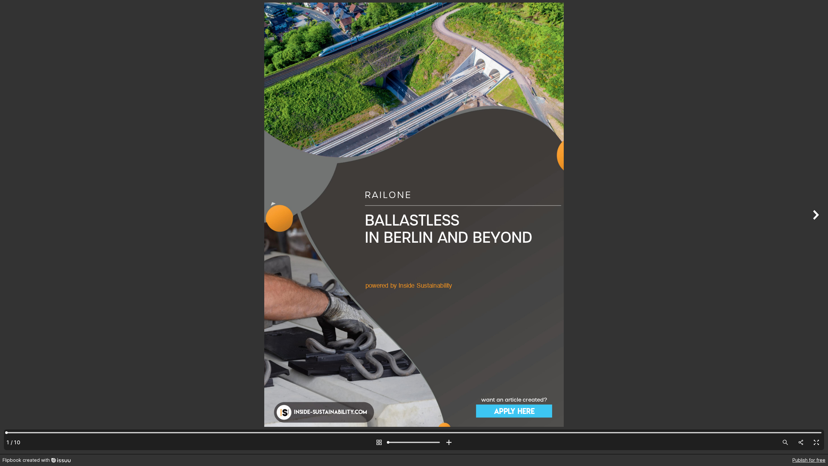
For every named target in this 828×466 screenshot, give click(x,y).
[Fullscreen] (816, 442)
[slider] (414, 442)
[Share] (800, 442)
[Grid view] (379, 442)
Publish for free (808, 460)
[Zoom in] (448, 442)
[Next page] (815, 227)
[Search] (785, 442)
